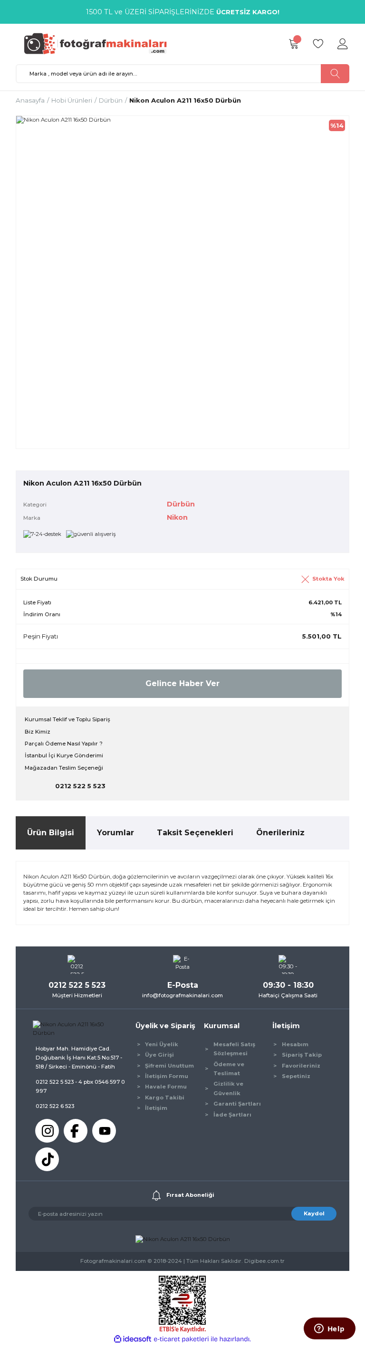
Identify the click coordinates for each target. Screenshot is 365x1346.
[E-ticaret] (181, 1339)
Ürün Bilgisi (50, 832)
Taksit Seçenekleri (195, 832)
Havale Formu (166, 1086)
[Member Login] (342, 44)
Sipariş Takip (302, 1054)
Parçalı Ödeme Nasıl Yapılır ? (64, 743)
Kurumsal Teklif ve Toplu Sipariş (67, 719)
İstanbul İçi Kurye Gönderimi (64, 755)
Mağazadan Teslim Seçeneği (64, 767)
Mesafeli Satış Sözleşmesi (234, 1049)
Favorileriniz (301, 1065)
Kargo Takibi (164, 1097)
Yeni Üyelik (161, 1044)
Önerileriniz (280, 832)
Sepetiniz (296, 1076)
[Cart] (293, 44)
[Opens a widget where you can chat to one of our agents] (329, 1329)
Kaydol (314, 1213)
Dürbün (181, 504)
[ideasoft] (133, 1339)
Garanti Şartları (237, 1103)
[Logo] (99, 43)
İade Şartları (232, 1114)
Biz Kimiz (37, 731)
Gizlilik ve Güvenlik (228, 1088)
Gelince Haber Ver (182, 683)
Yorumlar (115, 832)
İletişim (156, 1108)
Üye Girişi (159, 1054)
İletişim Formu (166, 1076)
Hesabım (295, 1044)
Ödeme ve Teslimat (228, 1069)
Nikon (177, 517)
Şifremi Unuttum (169, 1065)
